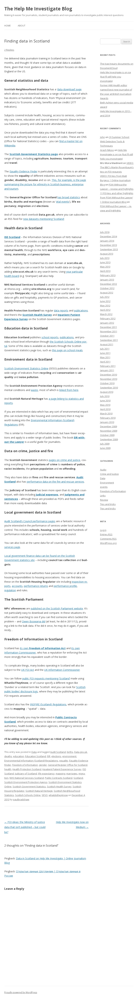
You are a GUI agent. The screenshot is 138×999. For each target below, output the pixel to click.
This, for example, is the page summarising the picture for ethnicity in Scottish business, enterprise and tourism (45, 184)
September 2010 (109, 387)
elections (56, 756)
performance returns (36, 586)
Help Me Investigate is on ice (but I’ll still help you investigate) (115, 77)
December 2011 (108, 327)
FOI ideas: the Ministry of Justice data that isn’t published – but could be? (24, 827)
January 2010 (107, 422)
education (18, 756)
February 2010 (108, 417)
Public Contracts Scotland (58, 777)
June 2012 (105, 301)
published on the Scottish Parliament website (57, 608)
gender (43, 765)
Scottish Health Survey (37, 315)
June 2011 (105, 353)
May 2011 (105, 357)
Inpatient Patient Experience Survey (61, 769)
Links (103, 495)
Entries (106, 534)
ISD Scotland (12, 237)
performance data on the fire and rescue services (55, 481)
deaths (8, 756)
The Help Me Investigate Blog (38, 8)
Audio (103, 469)
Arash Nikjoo (107, 150)
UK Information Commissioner (62, 670)
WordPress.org (108, 543)
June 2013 (105, 262)
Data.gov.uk (80, 752)
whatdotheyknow (58, 795)
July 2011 (104, 348)
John (102, 137)
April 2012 (105, 309)
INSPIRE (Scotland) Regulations (48, 704)
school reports (50, 337)
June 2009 (105, 448)
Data (34, 752)
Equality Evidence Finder (23, 171)
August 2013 (106, 253)
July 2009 (104, 443)
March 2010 (106, 413)
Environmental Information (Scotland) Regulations (31, 760)
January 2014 (107, 240)
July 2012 (104, 297)
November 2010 (108, 379)
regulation (10, 590)
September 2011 (109, 340)
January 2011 (107, 370)
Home (7, 25)
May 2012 (105, 305)
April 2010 (105, 409)
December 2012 (108, 284)
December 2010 (108, 374)
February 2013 (108, 275)
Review (104, 499)
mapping (60, 773)
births (70, 752)
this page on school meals (67, 350)
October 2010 (107, 383)
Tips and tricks (108, 504)
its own (43, 648)
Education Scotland (35, 756)
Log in (103, 530)
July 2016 (104, 232)
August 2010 (106, 392)
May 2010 (105, 404)
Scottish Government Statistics (29, 786)
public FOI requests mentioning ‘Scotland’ (46, 678)
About (21, 25)
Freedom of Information (113, 491)
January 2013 (107, 279)
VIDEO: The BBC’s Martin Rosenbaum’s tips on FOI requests (117, 167)
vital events (62, 201)
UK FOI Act (27, 670)
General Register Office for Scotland (67, 765)
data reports (61, 310)
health (7, 769)
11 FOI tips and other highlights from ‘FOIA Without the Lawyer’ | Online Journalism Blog (116, 198)
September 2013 (109, 249)
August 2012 (106, 292)
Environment (107, 482)
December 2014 (108, 236)
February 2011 (108, 366)
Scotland (78, 777)
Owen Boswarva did (33, 621)
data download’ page (69, 89)
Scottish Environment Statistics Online (26, 368)
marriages (71, 773)
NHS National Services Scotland (27, 777)
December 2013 (108, 245)
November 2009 (108, 430)
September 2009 (109, 439)
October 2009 (107, 435)
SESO (45, 795)
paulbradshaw (21, 799)
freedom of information (25, 765)
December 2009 (108, 426)
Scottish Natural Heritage (39, 790)
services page (12, 547)
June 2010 (105, 400)
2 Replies (9, 49)
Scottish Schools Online (28, 795)
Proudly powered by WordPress (20, 992)
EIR (48, 756)
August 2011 (106, 344)
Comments (108, 538)
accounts (17, 586)
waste (34, 390)
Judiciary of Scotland (26, 773)
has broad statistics (68, 197)
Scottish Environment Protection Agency (25, 782)
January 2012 (107, 322)
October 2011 (107, 335)
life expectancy (46, 773)
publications (81, 310)
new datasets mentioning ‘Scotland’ (43, 219)
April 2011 (105, 361)
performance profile (65, 586)
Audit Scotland (58, 752)
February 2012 (108, 318)
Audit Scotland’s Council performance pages (29, 521)
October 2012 (107, 288)
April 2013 (105, 271)
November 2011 (108, 331)
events (104, 487)
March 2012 (106, 314)
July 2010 (104, 396)
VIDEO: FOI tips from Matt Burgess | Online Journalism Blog (115, 180)
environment (69, 756)
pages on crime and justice (64, 460)
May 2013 (105, 266)
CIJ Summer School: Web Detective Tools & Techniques (115, 141)
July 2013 (104, 258)
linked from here (68, 390)
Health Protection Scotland (26, 769)
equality (63, 760)
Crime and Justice (109, 474)
